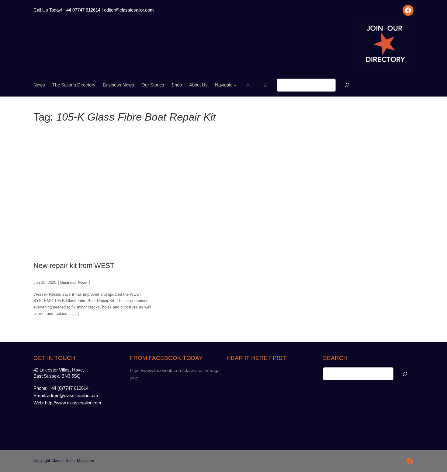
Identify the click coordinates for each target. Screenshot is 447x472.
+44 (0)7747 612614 (68, 388)
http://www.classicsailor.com (73, 402)
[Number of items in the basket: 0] (265, 85)
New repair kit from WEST (73, 265)
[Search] (347, 85)
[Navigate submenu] (235, 85)
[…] (75, 313)
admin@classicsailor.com (72, 395)
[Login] (248, 85)
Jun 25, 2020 (44, 282)
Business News (74, 282)
